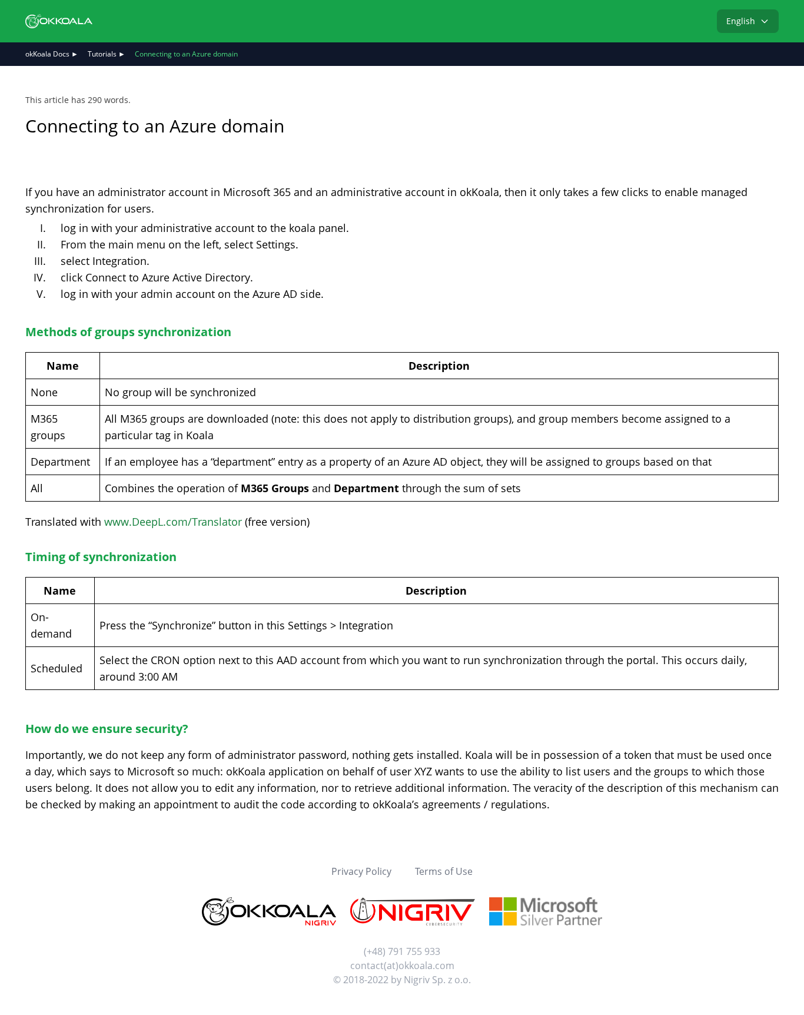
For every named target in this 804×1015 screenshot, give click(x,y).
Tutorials (102, 54)
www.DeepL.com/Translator (173, 522)
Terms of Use (444, 871)
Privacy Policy (361, 871)
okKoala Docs (47, 54)
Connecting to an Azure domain (186, 54)
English (740, 20)
